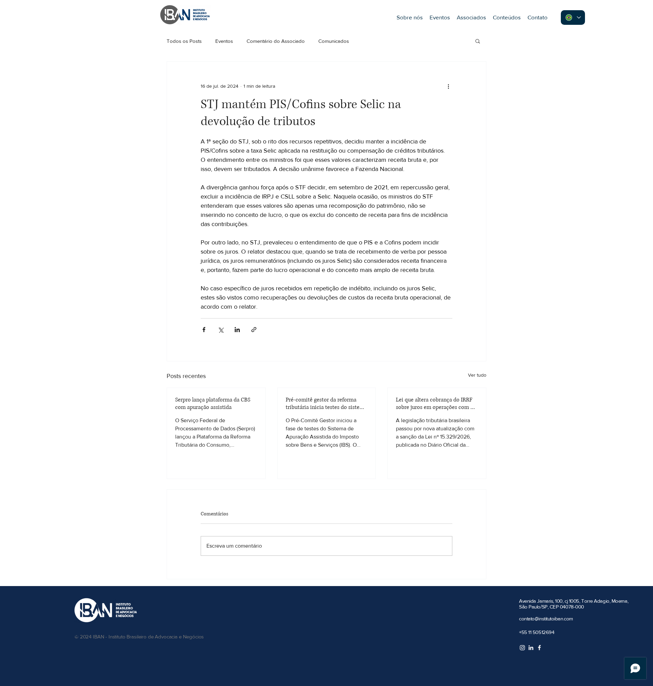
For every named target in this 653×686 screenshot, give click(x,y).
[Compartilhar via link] (254, 329)
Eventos (224, 41)
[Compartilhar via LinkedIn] (237, 329)
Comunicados (333, 41)
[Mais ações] (448, 86)
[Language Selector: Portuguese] (573, 17)
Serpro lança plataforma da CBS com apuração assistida (212, 403)
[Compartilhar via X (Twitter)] (220, 329)
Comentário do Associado (276, 41)
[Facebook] (539, 647)
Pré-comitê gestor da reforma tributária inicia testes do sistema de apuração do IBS (326, 403)
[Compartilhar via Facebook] (204, 329)
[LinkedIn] (531, 647)
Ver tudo (477, 375)
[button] (477, 41)
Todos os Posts (184, 41)
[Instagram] (522, 647)
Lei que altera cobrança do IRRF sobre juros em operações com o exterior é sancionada (434, 403)
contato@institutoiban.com (546, 618)
